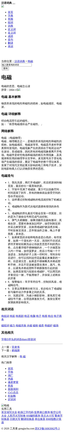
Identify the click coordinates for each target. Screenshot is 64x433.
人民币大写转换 (16, 415)
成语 (10, 36)
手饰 (10, 372)
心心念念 (13, 392)
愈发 (10, 385)
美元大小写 (47, 415)
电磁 (30, 61)
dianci (25, 339)
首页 (10, 12)
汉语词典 (19, 61)
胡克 (10, 368)
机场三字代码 (25, 412)
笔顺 (10, 19)
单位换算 (40, 419)
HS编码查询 (33, 415)
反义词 (12, 32)
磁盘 (41, 325)
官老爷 (16, 347)
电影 (12, 316)
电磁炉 (49, 325)
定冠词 (12, 399)
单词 (10, 46)
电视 (44, 316)
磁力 (12, 325)
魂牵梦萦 (13, 382)
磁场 (55, 325)
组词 (10, 22)
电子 (38, 316)
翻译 (10, 43)
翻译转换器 (27, 419)
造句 (10, 39)
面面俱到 (13, 389)
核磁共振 (21, 325)
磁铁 (35, 325)
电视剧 (20, 316)
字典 (10, 15)
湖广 (10, 375)
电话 (27, 316)
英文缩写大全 (9, 412)
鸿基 (10, 378)
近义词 (12, 29)
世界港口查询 (42, 412)
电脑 (32, 316)
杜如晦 (12, 396)
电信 (50, 316)
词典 (10, 25)
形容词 (32, 339)
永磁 (29, 325)
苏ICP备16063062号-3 (47, 428)
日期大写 (15, 419)
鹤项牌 (16, 350)
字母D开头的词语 (11, 339)
